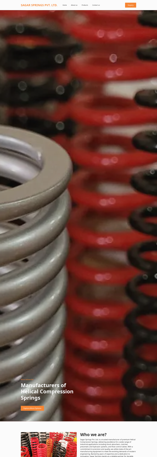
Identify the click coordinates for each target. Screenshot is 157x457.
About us (74, 5)
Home (65, 5)
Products (85, 5)
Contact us (96, 5)
